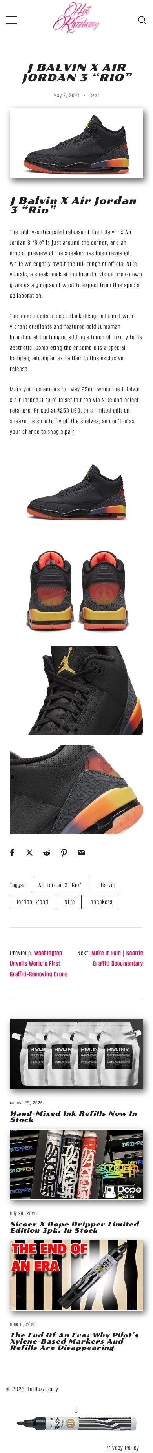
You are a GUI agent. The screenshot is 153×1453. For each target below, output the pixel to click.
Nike (69, 902)
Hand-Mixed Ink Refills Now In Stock (73, 1117)
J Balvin (106, 885)
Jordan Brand (32, 902)
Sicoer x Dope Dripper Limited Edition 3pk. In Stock (74, 1227)
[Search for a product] (142, 19)
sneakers (102, 902)
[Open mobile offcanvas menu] (11, 20)
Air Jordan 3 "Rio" (60, 885)
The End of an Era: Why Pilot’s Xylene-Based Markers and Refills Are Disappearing (74, 1341)
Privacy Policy (122, 1448)
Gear (94, 95)
